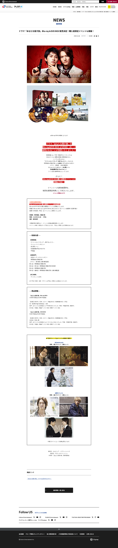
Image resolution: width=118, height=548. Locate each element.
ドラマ (92, 7)
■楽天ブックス (59, 393)
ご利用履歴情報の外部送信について (68, 534)
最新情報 (78, 11)
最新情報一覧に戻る (59, 490)
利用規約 (82, 534)
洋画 (87, 7)
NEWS (60, 7)
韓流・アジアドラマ (100, 7)
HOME (55, 7)
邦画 (83, 7)
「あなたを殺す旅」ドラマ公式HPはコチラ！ (39, 479)
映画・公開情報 (76, 7)
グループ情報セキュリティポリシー (35, 534)
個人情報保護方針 (51, 534)
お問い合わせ (90, 534)
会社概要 (21, 534)
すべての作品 (66, 7)
